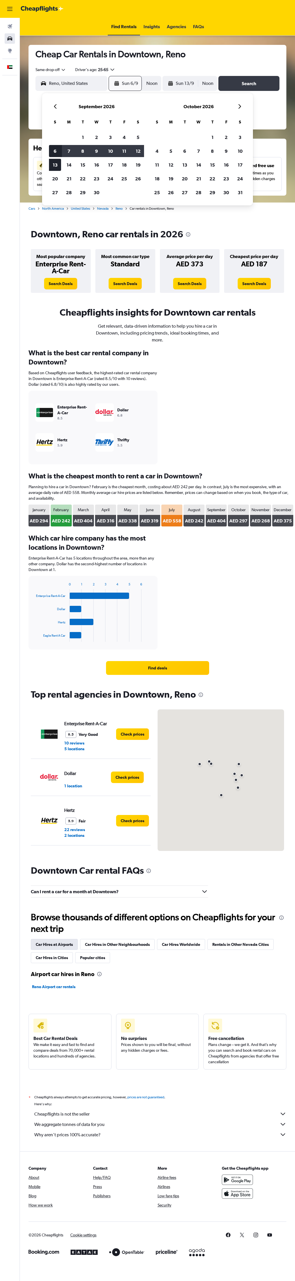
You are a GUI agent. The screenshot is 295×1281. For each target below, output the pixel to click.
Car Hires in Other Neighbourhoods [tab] (117, 944)
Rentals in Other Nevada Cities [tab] (240, 944)
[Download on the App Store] (237, 1193)
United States (80, 209)
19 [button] (138, 164)
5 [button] (138, 137)
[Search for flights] (9, 26)
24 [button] (110, 178)
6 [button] (55, 151)
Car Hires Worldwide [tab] (181, 944)
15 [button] (82, 164)
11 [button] (124, 151)
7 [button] (68, 151)
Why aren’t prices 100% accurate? (67, 1134)
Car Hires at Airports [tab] (54, 944)
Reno (119, 209)
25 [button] (124, 178)
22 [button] (83, 178)
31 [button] (240, 192)
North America (53, 209)
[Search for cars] (9, 38)
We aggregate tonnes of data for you (69, 1124)
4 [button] (124, 137)
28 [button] (69, 192)
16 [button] (96, 164)
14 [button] (69, 164)
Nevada (103, 209)
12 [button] (138, 151)
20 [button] (55, 178)
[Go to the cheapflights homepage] (42, 9)
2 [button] (96, 137)
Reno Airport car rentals (53, 986)
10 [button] (110, 151)
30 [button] (96, 192)
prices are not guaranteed (145, 1097)
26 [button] (138, 178)
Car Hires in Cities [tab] (52, 957)
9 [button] (96, 151)
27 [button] (55, 192)
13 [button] (55, 164)
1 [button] (83, 137)
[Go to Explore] (9, 50)
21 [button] (69, 178)
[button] (9, 9)
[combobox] (50, 69)
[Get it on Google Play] (237, 1180)
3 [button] (110, 137)
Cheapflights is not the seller (62, 1114)
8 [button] (82, 151)
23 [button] (96, 178)
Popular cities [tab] (92, 957)
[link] (60, 283)
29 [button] (83, 192)
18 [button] (124, 164)
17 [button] (110, 164)
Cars (32, 209)
